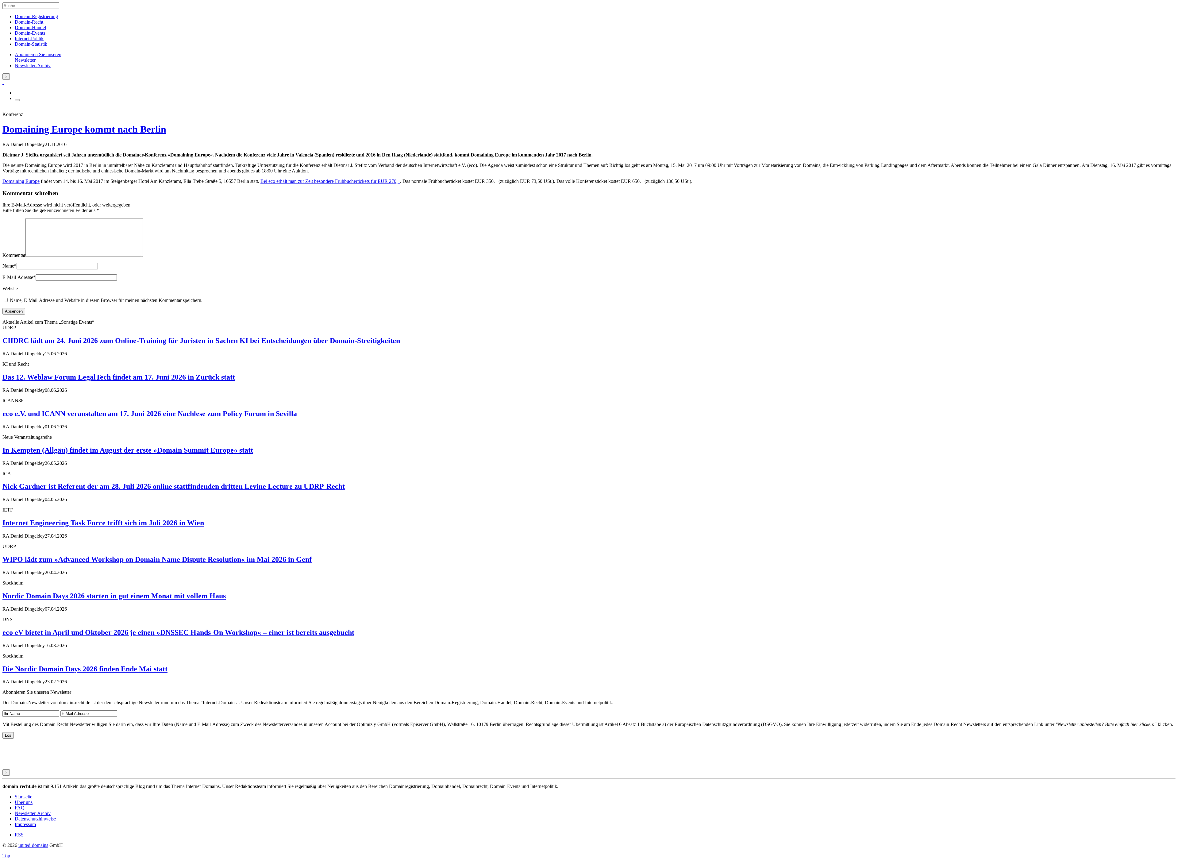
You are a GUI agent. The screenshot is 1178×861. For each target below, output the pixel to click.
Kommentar (13, 255)
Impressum (25, 824)
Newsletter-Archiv (33, 813)
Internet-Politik (29, 38)
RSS (19, 834)
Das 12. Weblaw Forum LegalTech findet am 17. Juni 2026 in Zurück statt (118, 377)
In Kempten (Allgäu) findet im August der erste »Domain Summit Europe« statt (127, 450)
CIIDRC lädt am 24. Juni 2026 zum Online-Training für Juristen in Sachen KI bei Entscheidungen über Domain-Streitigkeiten (201, 341)
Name (9, 265)
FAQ (20, 807)
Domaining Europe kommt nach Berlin (84, 129)
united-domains (33, 845)
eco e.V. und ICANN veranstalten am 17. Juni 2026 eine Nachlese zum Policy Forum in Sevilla (149, 414)
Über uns (24, 802)
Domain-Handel (30, 27)
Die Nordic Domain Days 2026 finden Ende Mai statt (84, 669)
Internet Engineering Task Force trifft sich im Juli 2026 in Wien (103, 523)
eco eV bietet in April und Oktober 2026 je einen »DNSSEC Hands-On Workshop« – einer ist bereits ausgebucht (178, 632)
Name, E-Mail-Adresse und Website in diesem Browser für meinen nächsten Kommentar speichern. (106, 300)
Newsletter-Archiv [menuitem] (33, 65)
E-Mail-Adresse (19, 277)
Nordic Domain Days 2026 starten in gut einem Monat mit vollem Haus (114, 596)
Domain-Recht (29, 22)
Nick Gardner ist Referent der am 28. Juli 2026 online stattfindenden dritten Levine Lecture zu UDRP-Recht (173, 486)
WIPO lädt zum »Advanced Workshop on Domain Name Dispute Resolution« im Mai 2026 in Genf (157, 559)
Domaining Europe (21, 181)
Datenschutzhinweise (35, 818)
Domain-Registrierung (36, 16)
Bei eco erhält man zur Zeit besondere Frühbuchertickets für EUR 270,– (330, 181)
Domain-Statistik (31, 44)
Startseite (23, 796)
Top (6, 855)
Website (10, 288)
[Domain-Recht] (3, 82)
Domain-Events (30, 33)
